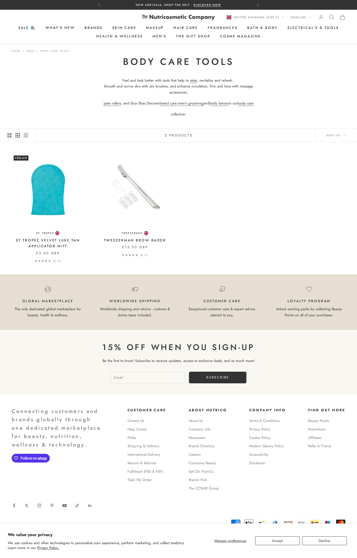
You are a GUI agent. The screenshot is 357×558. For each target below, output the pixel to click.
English (298, 17)
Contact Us (136, 420)
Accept (277, 540)
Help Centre (137, 429)
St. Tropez (45, 233)
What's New (60, 28)
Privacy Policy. (48, 547)
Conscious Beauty (202, 463)
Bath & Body (262, 28)
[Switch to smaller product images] (18, 135)
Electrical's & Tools (313, 28)
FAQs (132, 437)
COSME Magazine (240, 36)
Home (16, 51)
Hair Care (185, 28)
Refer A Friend (319, 446)
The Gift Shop (193, 36)
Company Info (200, 429)
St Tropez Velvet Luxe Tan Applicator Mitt (48, 243)
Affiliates (314, 437)
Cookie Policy (259, 437)
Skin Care (124, 28)
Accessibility (258, 454)
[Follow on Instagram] (39, 505)
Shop (30, 51)
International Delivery (144, 454)
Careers (195, 454)
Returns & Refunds (142, 463)
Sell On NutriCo (201, 471)
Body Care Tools (54, 51)
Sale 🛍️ (27, 28)
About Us (196, 420)
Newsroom (197, 437)
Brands (93, 28)
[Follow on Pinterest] (52, 505)
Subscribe (217, 377)
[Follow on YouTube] (64, 505)
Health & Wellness (119, 36)
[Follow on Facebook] (14, 505)
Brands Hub (198, 479)
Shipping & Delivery (143, 446)
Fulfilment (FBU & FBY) (145, 471)
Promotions (316, 429)
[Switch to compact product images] (26, 135)
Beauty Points (318, 420)
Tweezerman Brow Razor (135, 240)
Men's (159, 36)
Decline (324, 540)
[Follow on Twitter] (26, 505)
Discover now (207, 5)
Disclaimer (257, 463)
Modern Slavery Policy (266, 446)
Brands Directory (201, 446)
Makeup (155, 28)
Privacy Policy (259, 429)
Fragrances (223, 28)
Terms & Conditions (264, 420)
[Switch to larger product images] (9, 135)
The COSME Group (204, 488)
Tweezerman (132, 233)
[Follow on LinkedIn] (89, 505)
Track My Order (140, 479)
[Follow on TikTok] (77, 505)
